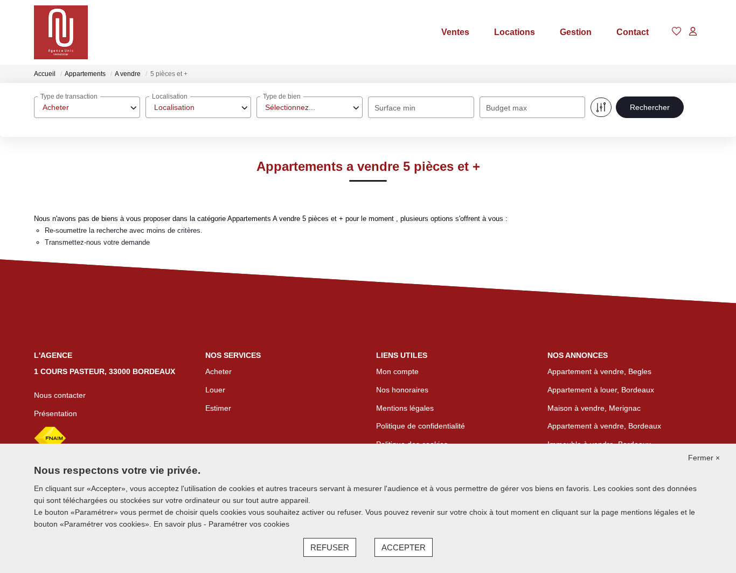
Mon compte (397, 371)
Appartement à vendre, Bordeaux (604, 426)
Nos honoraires (402, 389)
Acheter (218, 371)
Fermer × (704, 457)
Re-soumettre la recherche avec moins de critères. (124, 230)
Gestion (576, 32)
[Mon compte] (693, 32)
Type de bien (282, 96)
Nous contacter (60, 395)
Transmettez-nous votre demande (97, 242)
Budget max (506, 107)
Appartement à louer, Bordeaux (600, 389)
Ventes (455, 32)
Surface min (394, 107)
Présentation (55, 413)
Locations (514, 32)
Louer (215, 389)
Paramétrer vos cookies (249, 524)
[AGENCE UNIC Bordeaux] (61, 32)
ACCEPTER (403, 547)
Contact (632, 32)
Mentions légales (405, 408)
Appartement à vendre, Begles (599, 371)
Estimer (218, 408)
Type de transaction (69, 96)
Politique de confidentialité (420, 426)
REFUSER (329, 547)
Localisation (170, 96)
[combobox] (87, 107)
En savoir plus (179, 524)
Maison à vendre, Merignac (594, 408)
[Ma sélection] (677, 32)
